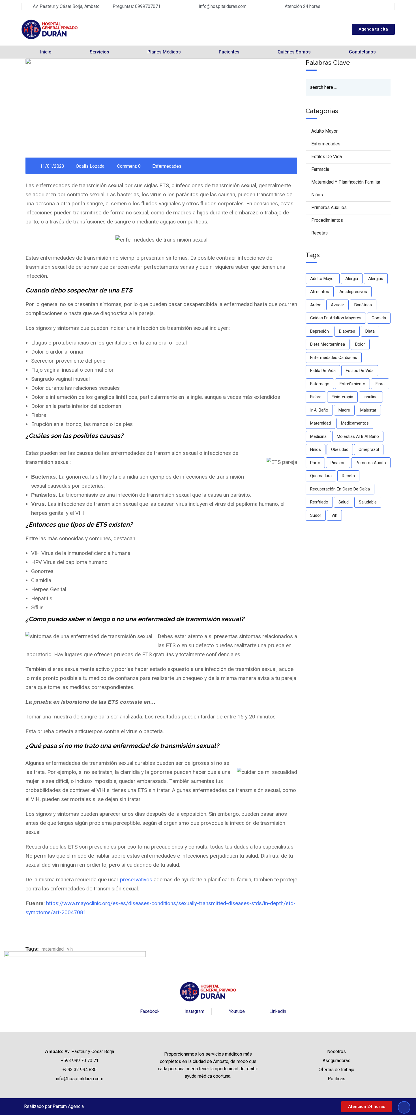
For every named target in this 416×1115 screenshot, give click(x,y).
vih (70, 949)
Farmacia (320, 169)
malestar (368, 410)
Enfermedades (166, 166)
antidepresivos (353, 291)
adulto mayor (322, 278)
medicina (318, 436)
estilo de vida (323, 370)
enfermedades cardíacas (333, 357)
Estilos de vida (326, 156)
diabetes (347, 331)
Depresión (319, 331)
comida (379, 317)
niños (315, 449)
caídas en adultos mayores (335, 317)
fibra (380, 383)
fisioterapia (342, 396)
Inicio (46, 52)
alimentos (319, 291)
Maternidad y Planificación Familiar (345, 182)
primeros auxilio (371, 462)
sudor (315, 515)
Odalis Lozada (90, 166)
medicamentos (355, 423)
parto (315, 462)
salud (343, 502)
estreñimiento (352, 383)
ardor (315, 304)
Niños (317, 194)
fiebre (315, 396)
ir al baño (319, 410)
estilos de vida (360, 370)
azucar (337, 304)
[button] (366, 1106)
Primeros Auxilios (329, 207)
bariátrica (363, 304)
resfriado (319, 502)
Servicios (99, 52)
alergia (351, 278)
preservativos (136, 879)
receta (348, 475)
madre (344, 410)
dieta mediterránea (327, 344)
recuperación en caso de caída (340, 489)
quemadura (321, 475)
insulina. (370, 396)
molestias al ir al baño (358, 436)
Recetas (319, 233)
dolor (360, 344)
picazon (338, 462)
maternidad (53, 949)
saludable (368, 502)
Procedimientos (327, 220)
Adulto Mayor (324, 131)
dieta (370, 331)
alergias (375, 278)
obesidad (339, 449)
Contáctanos (362, 52)
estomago (319, 383)
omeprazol (369, 449)
